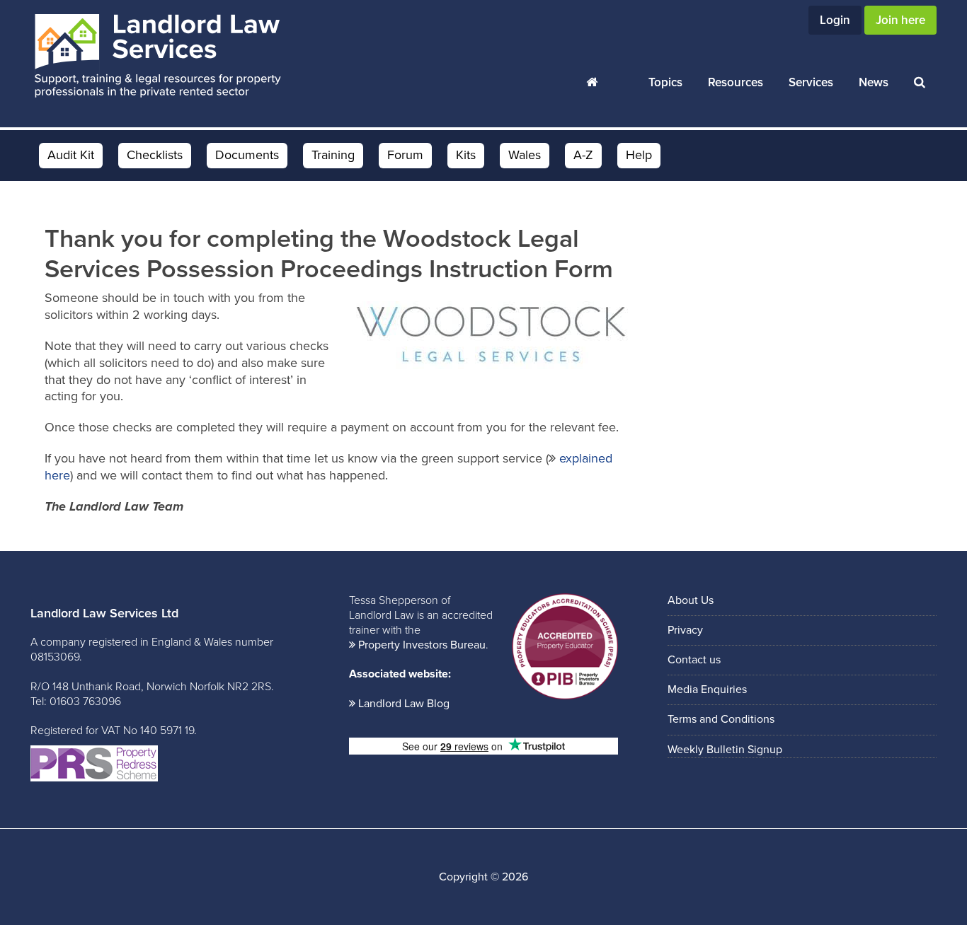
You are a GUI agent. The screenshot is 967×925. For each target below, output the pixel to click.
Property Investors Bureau (422, 645)
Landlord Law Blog (404, 704)
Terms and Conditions (721, 719)
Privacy (685, 630)
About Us (691, 600)
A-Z (583, 155)
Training (333, 155)
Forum (405, 155)
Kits (466, 155)
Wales (524, 155)
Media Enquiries (707, 689)
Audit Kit (70, 155)
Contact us (694, 660)
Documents (247, 155)
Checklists (155, 155)
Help (639, 155)
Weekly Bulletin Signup (725, 750)
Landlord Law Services (157, 56)
